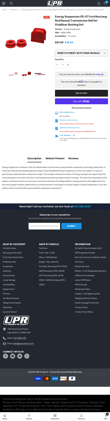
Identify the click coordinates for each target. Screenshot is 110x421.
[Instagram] (12, 356)
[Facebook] (5, 356)
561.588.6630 (20, 338)
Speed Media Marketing (71, 372)
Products (14, 10)
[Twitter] (26, 356)
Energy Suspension (72, 29)
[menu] (3, 3)
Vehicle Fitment (55, 158)
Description (34, 158)
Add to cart (81, 93)
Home (4, 10)
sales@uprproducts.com (23, 343)
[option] (26, 39)
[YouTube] (19, 356)
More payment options (81, 108)
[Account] (98, 3)
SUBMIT (71, 226)
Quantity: (59, 59)
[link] (29, 416)
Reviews (74, 158)
